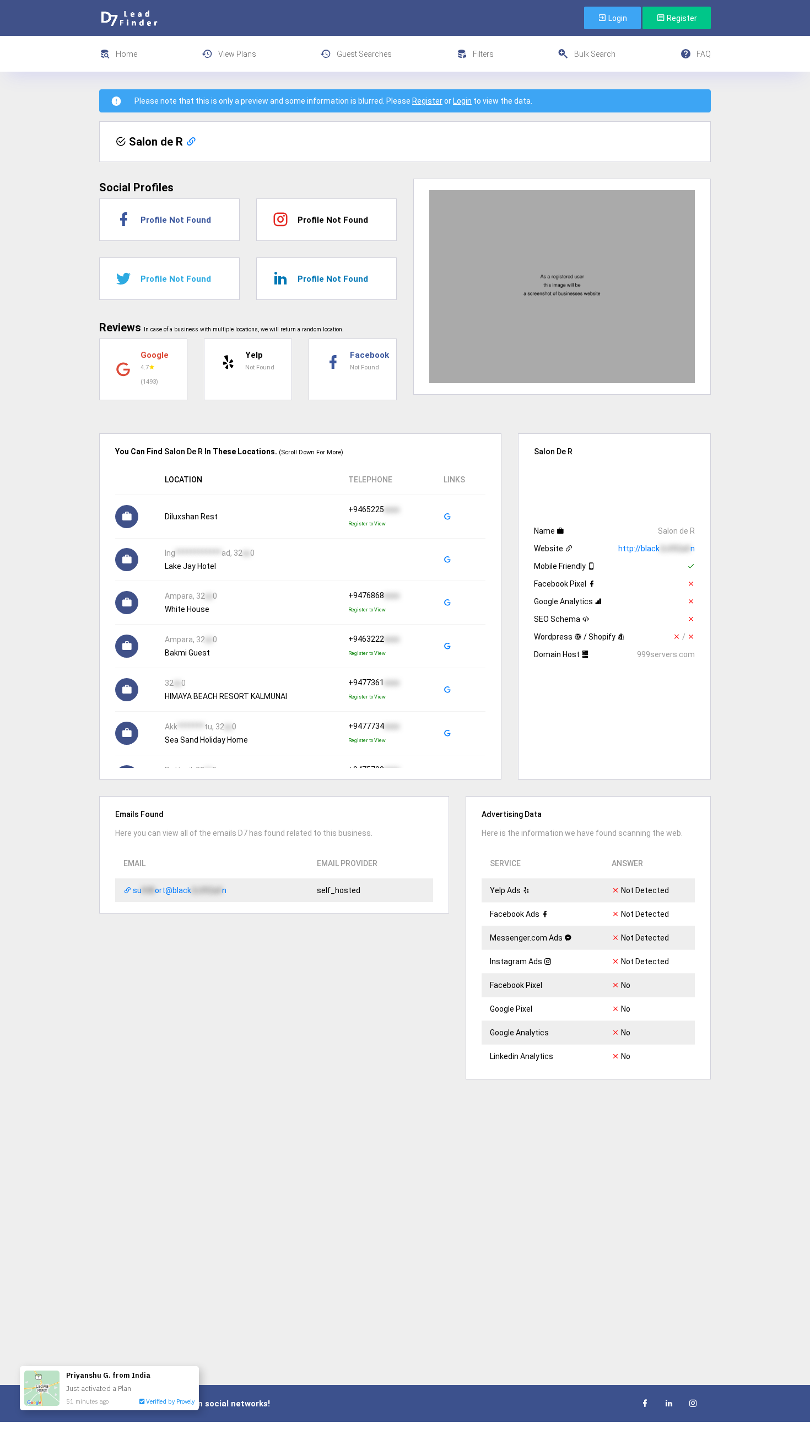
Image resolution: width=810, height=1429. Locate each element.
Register (681, 18)
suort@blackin (178, 890)
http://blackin (656, 548)
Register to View (367, 524)
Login (617, 18)
